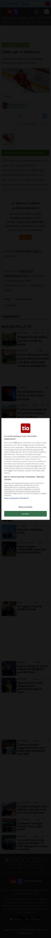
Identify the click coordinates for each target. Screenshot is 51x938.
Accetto (25, 514)
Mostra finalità (25, 507)
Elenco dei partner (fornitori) (16, 498)
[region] (25, 469)
